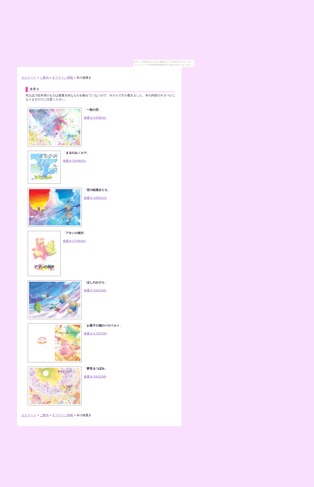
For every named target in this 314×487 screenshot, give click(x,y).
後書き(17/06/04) (74, 241)
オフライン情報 (62, 77)
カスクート (28, 77)
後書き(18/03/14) (95, 198)
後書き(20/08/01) (74, 160)
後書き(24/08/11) (95, 117)
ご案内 (44, 77)
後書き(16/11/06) (95, 290)
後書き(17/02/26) (95, 333)
